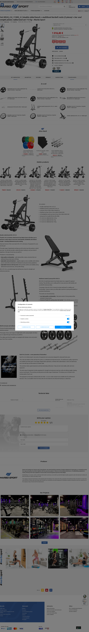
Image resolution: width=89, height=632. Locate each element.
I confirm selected (26, 327)
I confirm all (63, 327)
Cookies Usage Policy (48, 309)
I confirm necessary (44, 327)
